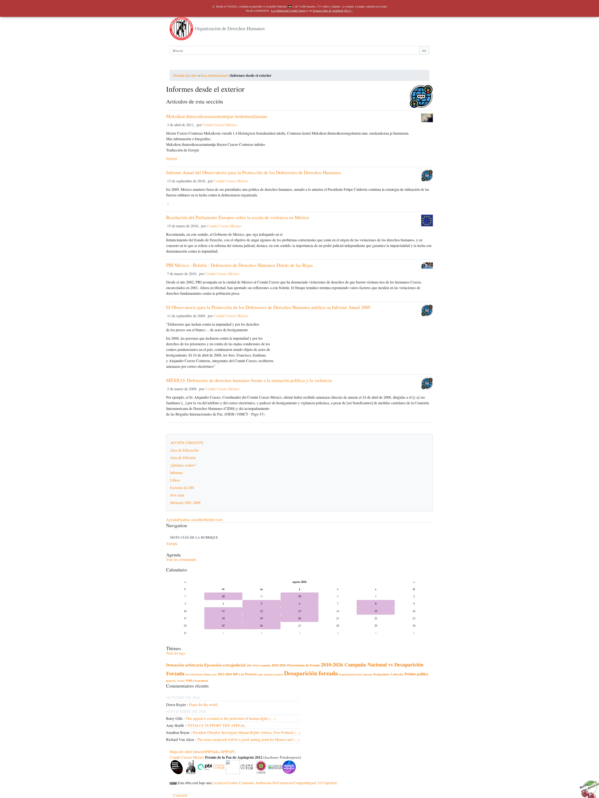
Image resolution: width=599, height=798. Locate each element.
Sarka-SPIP (219, 751)
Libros (175, 480)
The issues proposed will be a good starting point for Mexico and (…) (248, 739)
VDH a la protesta (196, 680)
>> (424, 50)
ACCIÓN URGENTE (186, 442)
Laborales (397, 674)
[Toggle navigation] (176, 65)
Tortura (180, 680)
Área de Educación (184, 450)
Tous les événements (181, 559)
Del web (216, 519)
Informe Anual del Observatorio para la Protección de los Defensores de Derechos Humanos (253, 172)
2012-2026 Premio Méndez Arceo (201, 674)
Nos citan (177, 495)
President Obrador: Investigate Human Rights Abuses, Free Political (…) (246, 732)
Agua (260, 674)
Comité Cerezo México (219, 124)
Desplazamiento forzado (350, 674)
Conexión (180, 795)
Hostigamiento (381, 674)
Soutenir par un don (587, 786)
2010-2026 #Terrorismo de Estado (296, 665)
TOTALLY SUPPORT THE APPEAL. (216, 725)
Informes (176, 472)
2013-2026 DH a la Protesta (237, 674)
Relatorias (171, 680)
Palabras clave (188, 519)
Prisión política (416, 674)
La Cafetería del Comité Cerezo (288, 10)
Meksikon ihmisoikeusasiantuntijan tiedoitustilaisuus (216, 116)
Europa (171, 158)
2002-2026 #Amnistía (258, 665)
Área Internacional (213, 75)
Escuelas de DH (182, 487)
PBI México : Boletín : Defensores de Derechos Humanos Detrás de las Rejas (239, 265)
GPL (232, 751)
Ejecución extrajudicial (224, 665)
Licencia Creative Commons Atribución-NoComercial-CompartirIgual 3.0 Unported (274, 782)
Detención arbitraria (184, 665)
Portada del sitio (185, 75)
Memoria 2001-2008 (185, 502)
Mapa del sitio (180, 751)
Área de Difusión (183, 457)
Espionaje (367, 674)
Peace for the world (203, 704)
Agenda (172, 519)
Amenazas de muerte (273, 674)
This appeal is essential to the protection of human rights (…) (230, 718)
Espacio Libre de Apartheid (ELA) (332, 10)
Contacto (197, 751)
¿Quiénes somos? (183, 465)
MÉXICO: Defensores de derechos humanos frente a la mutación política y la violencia (249, 380)
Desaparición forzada (311, 673)
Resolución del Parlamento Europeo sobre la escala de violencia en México (237, 217)
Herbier (204, 519)
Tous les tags (175, 653)
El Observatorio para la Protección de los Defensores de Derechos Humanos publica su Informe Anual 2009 (268, 307)
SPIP (207, 751)
